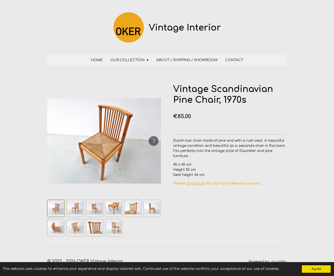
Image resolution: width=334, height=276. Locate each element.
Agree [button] (316, 269)
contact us (195, 183)
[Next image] (153, 141)
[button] (56, 208)
